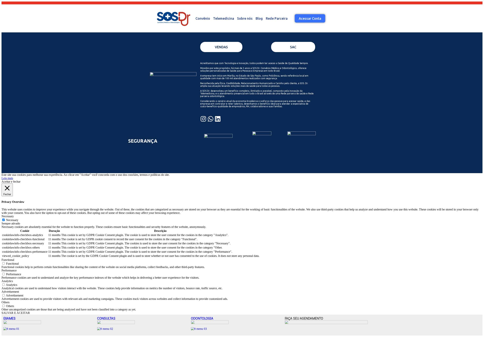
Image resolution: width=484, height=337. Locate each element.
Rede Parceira (277, 18)
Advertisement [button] (10, 291)
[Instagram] (203, 119)
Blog (259, 18)
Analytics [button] (7, 281)
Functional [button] (8, 259)
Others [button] (5, 302)
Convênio (202, 18)
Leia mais (7, 178)
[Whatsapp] (210, 119)
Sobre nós (245, 18)
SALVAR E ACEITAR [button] (16, 312)
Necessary (12, 220)
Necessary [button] (8, 216)
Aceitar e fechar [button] (11, 181)
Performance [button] (9, 270)
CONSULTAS (106, 318)
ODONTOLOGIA (202, 318)
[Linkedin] (218, 119)
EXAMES (9, 318)
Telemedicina (223, 18)
